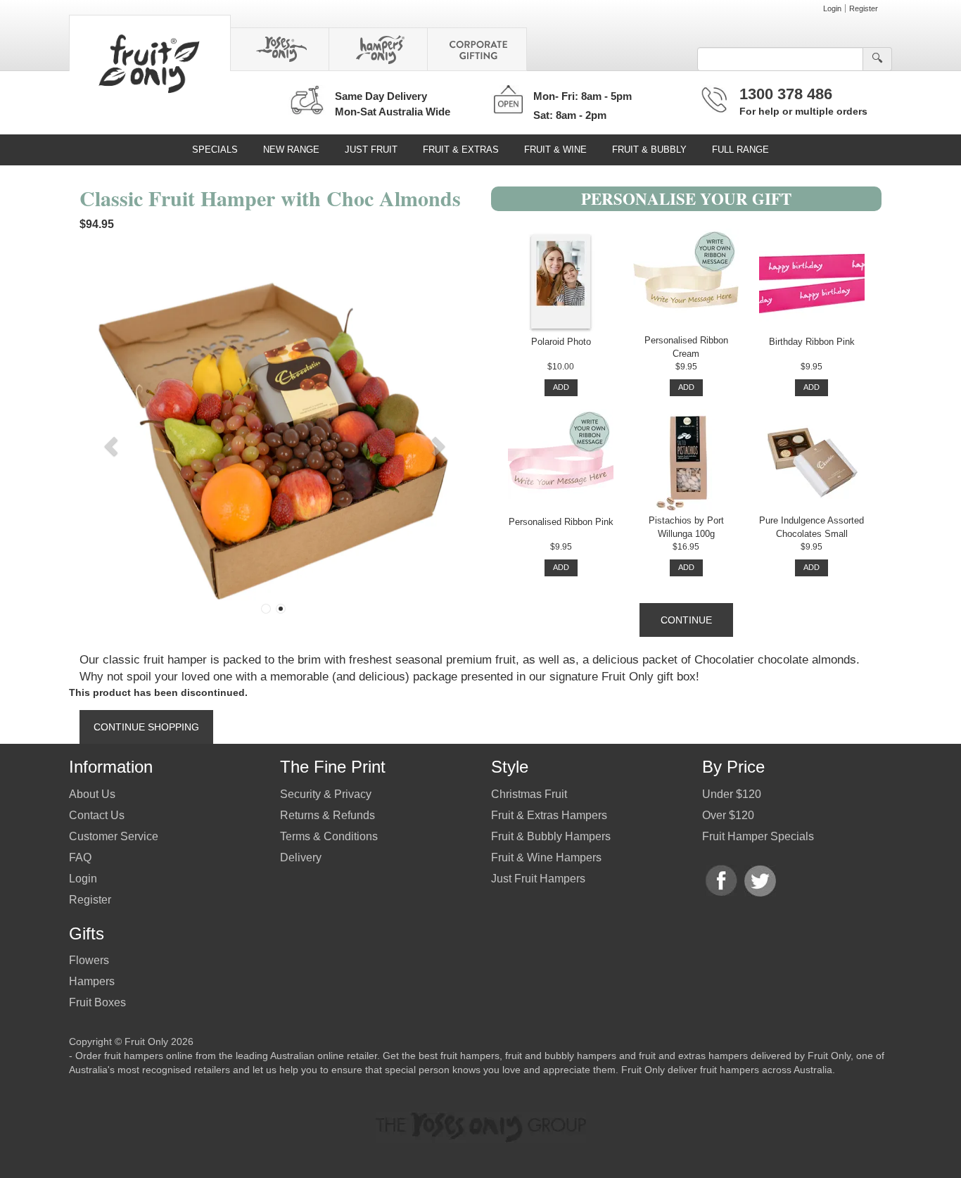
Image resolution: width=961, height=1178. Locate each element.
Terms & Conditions (329, 836)
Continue (686, 620)
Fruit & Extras (461, 149)
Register (863, 8)
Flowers (89, 960)
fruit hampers (469, 1055)
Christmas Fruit (529, 794)
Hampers (92, 981)
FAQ (80, 857)
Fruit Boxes (97, 1002)
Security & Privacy (325, 794)
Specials (215, 149)
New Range (291, 149)
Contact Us (97, 815)
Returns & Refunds (327, 815)
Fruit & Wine (555, 149)
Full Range (740, 149)
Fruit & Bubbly (649, 149)
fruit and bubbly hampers (560, 1055)
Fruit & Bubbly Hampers (551, 836)
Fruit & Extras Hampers (549, 815)
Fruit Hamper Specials (758, 836)
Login (832, 8)
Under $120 (731, 794)
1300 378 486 (785, 94)
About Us (92, 794)
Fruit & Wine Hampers (546, 857)
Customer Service (113, 836)
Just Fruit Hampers (538, 879)
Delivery (301, 857)
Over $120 (728, 815)
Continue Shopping (146, 727)
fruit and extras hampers (693, 1055)
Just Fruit (371, 149)
